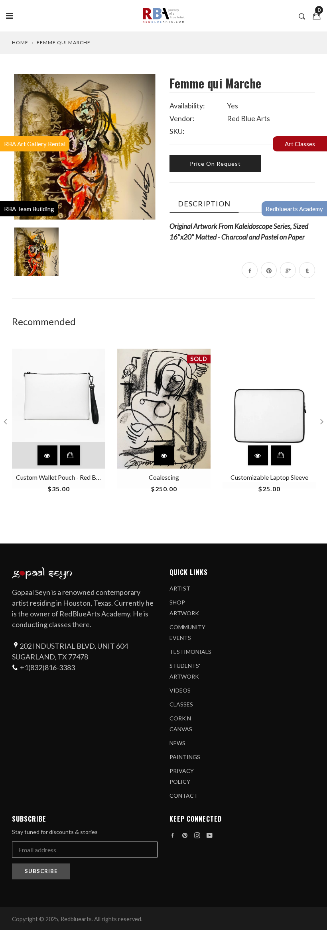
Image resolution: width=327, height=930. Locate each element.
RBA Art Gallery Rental (34, 143)
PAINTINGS (184, 756)
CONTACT (183, 795)
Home (20, 42)
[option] (85, 147)
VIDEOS (180, 690)
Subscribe (41, 871)
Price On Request (215, 163)
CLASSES (181, 704)
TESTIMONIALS (190, 651)
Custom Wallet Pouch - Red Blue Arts (66, 477)
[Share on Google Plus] (288, 270)
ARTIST (179, 588)
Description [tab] (204, 203)
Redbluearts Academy (294, 208)
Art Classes (300, 143)
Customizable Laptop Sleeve (269, 477)
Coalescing (164, 477)
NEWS (177, 743)
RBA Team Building (29, 208)
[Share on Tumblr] (307, 270)
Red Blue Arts (248, 118)
